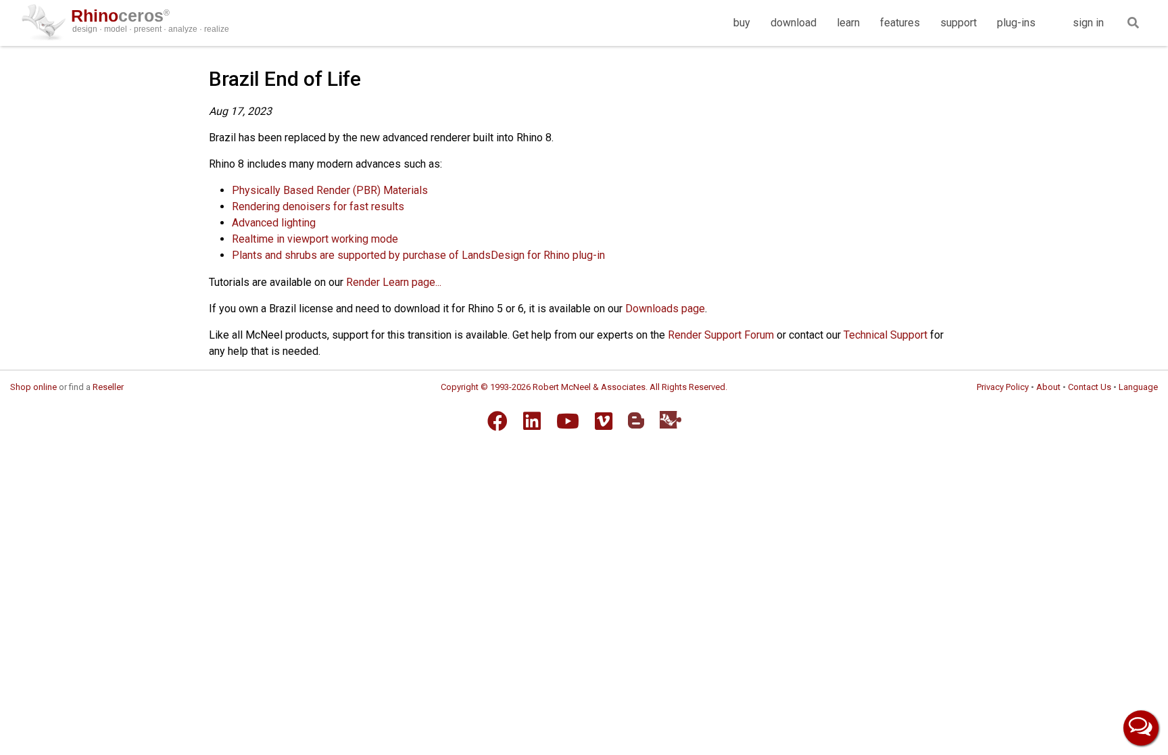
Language (1138, 387)
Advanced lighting (274, 222)
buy (741, 22)
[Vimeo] (603, 421)
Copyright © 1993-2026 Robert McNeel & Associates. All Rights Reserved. (584, 387)
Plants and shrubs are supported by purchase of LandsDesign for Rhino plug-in (418, 255)
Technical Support (885, 334)
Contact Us (1089, 387)
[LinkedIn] (532, 421)
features (900, 22)
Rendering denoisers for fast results (318, 206)
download (794, 22)
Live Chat (1141, 728)
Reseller (108, 387)
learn (848, 22)
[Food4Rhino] (670, 419)
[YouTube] (568, 421)
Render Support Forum (721, 334)
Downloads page (665, 308)
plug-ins (1016, 22)
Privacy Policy (1003, 387)
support (958, 22)
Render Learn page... (393, 282)
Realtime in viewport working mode (315, 239)
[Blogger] (636, 420)
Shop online (33, 387)
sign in (1088, 22)
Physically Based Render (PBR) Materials (330, 190)
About (1048, 387)
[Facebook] (497, 421)
